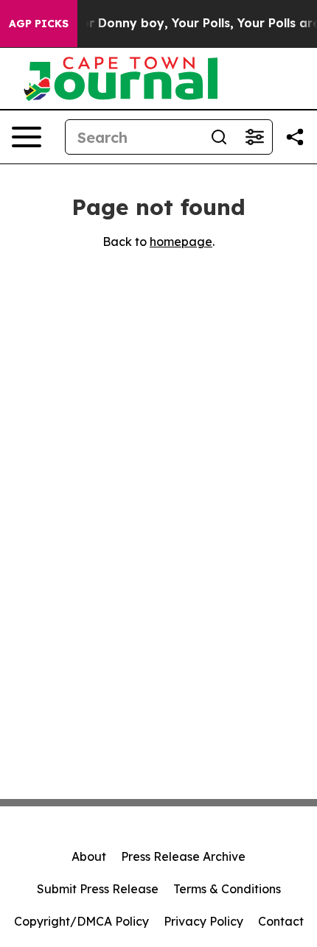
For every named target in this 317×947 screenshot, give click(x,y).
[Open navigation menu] (26, 137)
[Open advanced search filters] (254, 137)
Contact (281, 921)
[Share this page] (295, 137)
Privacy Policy (203, 921)
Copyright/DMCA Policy (81, 921)
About (89, 856)
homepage (181, 241)
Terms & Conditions (227, 888)
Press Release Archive (183, 856)
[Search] (219, 137)
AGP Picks (39, 23)
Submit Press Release (97, 888)
